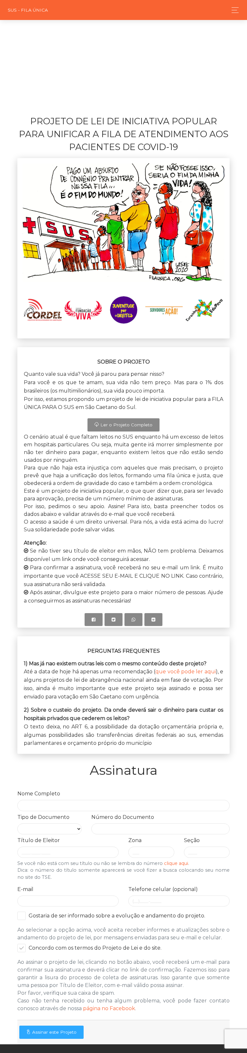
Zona (135, 840)
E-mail (25, 889)
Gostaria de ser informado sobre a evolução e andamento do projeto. (117, 916)
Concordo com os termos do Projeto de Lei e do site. (95, 948)
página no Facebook (109, 1008)
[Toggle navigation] (233, 10)
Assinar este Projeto (54, 1032)
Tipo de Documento (43, 817)
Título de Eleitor (38, 840)
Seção (192, 840)
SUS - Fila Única (28, 10)
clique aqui (176, 863)
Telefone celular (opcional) (163, 889)
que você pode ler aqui (185, 672)
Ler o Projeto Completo (125, 424)
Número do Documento (122, 817)
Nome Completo (38, 794)
